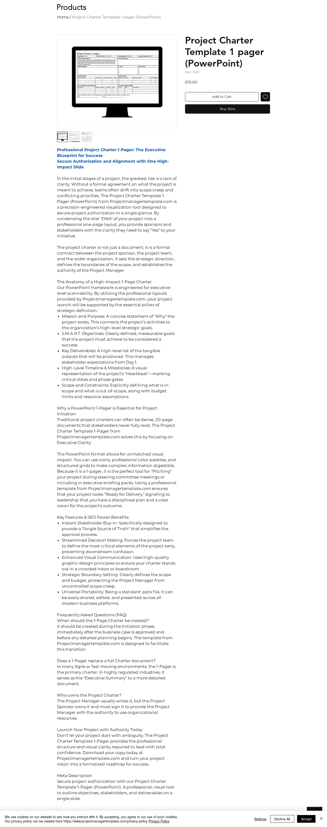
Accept (306, 818)
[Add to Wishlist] (265, 96)
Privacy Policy (159, 821)
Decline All (282, 818)
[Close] (321, 819)
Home (63, 17)
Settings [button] (260, 818)
